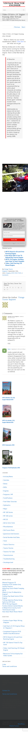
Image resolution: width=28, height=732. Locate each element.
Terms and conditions (9, 666)
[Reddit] (21, 287)
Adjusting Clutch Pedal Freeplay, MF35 (13, 589)
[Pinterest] (10, 287)
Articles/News (8, 477)
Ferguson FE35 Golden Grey (11, 584)
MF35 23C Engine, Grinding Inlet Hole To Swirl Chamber (14, 260)
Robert (9, 349)
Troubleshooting (8, 559)
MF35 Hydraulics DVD (8, 445)
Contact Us (6, 690)
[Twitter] (7, 287)
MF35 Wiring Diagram (9, 604)
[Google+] (15, 287)
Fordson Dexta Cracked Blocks (12, 606)
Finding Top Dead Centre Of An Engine (12, 597)
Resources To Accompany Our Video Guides (13, 655)
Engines (8, 273)
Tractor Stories (8, 548)
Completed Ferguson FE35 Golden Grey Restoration (12, 632)
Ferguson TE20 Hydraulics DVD (11, 468)
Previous (17, 27)
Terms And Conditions (9, 694)
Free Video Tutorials (10, 502)
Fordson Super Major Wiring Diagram (12, 621)
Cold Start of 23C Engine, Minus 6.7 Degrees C (14, 627)
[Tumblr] (13, 287)
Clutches (6, 480)
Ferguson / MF (8, 494)
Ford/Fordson (7, 498)
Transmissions (8, 555)
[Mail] (7, 289)
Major (5, 509)
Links (4, 664)
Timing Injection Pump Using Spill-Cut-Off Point (12, 601)
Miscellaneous (8, 527)
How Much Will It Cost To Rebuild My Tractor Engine (14, 256)
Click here (20, 41)
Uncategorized (8, 562)
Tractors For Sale (9, 552)
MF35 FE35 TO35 (16, 273)
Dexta (5, 484)
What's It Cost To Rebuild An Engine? (11, 593)
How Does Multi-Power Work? (12, 612)
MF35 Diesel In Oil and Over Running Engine (14, 253)
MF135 (5, 519)
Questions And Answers (11, 534)
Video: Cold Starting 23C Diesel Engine (13, 264)
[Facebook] (4, 287)
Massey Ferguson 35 (9, 583)
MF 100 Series (8, 512)
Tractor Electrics (8, 545)
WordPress (21, 724)
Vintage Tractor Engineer (13, 298)
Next (23, 27)
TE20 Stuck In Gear (8, 610)
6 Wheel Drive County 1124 (11, 608)
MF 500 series (8, 516)
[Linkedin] (18, 287)
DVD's (5, 487)
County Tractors (7, 586)
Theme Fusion (14, 726)
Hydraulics (6, 505)
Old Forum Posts (9, 530)
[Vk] (4, 289)
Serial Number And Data (11, 537)
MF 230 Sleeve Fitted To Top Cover (12, 644)
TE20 (5, 541)
